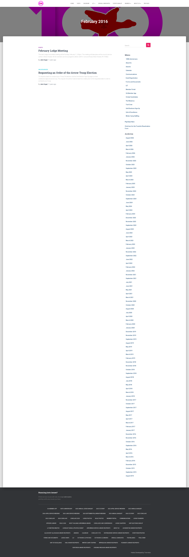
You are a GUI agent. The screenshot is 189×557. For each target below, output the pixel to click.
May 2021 (129, 290)
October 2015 (130, 468)
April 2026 (129, 145)
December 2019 (131, 331)
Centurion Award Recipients (81, 547)
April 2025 (129, 176)
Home (72, 3)
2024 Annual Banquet (115, 513)
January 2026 (130, 157)
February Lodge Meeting (53, 50)
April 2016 (129, 453)
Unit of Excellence (131, 112)
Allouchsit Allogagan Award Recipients (57, 533)
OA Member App (131, 93)
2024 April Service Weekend (51, 513)
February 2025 (130, 183)
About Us (137, 3)
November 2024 (131, 191)
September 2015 (131, 472)
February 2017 (130, 426)
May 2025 (129, 172)
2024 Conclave (62, 518)
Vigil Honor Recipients (72, 542)
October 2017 (130, 404)
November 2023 (131, 221)
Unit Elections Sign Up (133, 108)
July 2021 (129, 282)
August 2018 (130, 377)
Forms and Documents (133, 82)
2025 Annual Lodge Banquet (84, 508)
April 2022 (129, 263)
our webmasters (66, 497)
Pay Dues (146, 3)
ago (52, 60)
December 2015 (131, 464)
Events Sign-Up (117, 3)
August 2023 (130, 229)
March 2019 (129, 354)
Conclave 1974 (96, 533)
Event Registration (132, 78)
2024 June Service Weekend (71, 513)
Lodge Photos (87, 518)
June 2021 (129, 286)
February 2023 (130, 244)
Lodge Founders (138, 518)
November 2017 (131, 400)
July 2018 (129, 381)
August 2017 (130, 411)
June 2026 (129, 142)
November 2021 (131, 274)
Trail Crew (129, 104)
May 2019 (129, 347)
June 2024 (129, 202)
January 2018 (130, 396)
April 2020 (129, 316)
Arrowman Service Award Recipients (98, 528)
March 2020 (129, 320)
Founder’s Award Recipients (130, 542)
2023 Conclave (142, 513)
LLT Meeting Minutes (53, 528)
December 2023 (131, 217)
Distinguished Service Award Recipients (116, 533)
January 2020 (130, 328)
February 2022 (130, 267)
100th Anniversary (131, 59)
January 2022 (130, 271)
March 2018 (129, 392)
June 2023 (129, 233)
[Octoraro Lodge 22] (41, 3)
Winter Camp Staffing (132, 116)
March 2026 (129, 149)
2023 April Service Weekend (116, 508)
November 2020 (131, 301)
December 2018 (131, 362)
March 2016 (129, 457)
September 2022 (131, 255)
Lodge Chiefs (65, 538)
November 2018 (131, 366)
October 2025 (130, 164)
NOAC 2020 (63, 523)
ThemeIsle (147, 552)
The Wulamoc (130, 101)
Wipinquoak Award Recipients (108, 542)
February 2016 (130, 460)
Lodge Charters (120, 523)
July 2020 (129, 312)
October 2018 (130, 369)
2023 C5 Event (100, 508)
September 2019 (131, 339)
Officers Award (51, 523)
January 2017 (130, 430)
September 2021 (131, 278)
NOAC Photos (99, 518)
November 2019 (131, 335)
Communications (131, 74)
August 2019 (130, 343)
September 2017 (131, 407)
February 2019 (130, 358)
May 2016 (129, 449)
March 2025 (129, 180)
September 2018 (131, 373)
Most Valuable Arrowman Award (80, 523)
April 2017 (129, 419)
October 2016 (130, 441)
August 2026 (130, 138)
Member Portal (130, 89)
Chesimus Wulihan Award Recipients (105, 547)
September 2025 (131, 168)
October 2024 (130, 195)
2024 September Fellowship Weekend (94, 513)
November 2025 (131, 161)
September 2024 (131, 199)
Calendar (86, 3)
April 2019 (129, 350)
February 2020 (130, 324)
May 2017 (129, 415)
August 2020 (130, 309)
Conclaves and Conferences (103, 523)
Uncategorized (43, 69)
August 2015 (130, 476)
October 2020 (130, 305)
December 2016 (131, 434)
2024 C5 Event (130, 513)
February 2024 (130, 214)
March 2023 (129, 240)
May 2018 (129, 385)
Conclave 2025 (75, 518)
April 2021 (129, 293)
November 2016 (131, 438)
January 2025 (130, 187)
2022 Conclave (50, 518)
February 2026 (130, 153)
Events (40, 47)
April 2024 (129, 210)
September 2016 (131, 445)
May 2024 (129, 206)
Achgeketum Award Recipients (132, 528)
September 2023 (131, 225)
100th (78, 3)
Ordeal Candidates (104, 3)
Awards (127, 3)
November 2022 (131, 252)
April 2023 (129, 236)
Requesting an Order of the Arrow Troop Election (67, 72)
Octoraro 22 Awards (101, 538)
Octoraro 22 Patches (84, 538)
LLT (93, 3)
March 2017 (129, 423)
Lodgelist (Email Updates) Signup (73, 528)
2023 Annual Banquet (135, 508)
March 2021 (129, 297)
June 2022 (129, 259)
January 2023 (130, 248)
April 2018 (129, 388)
